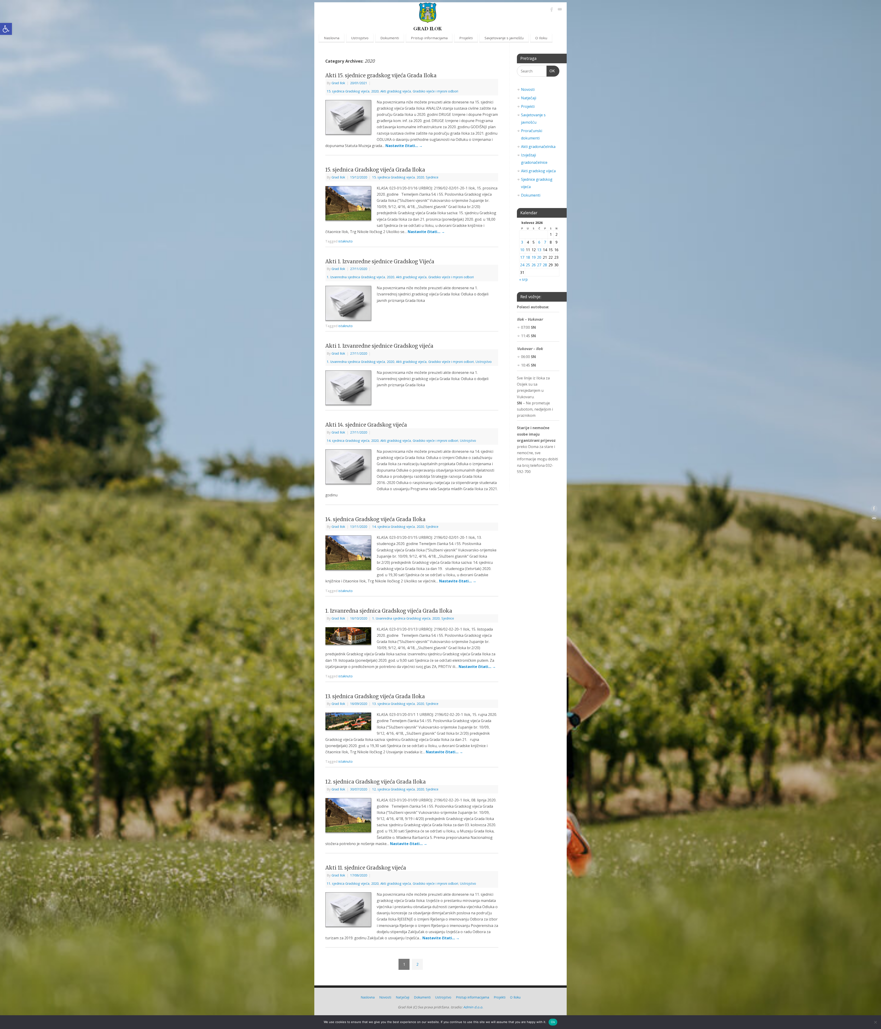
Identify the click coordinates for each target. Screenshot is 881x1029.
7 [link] (545, 242)
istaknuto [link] (345, 241)
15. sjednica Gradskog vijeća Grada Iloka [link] (375, 170)
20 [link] (539, 257)
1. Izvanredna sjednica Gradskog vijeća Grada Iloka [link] (388, 611)
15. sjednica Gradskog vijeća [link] (348, 91)
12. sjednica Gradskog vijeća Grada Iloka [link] (375, 782)
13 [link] (539, 249)
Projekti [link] (466, 38)
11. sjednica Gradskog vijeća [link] (348, 883)
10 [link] (522, 249)
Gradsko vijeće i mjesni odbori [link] (435, 91)
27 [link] (539, 264)
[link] (6, 29)
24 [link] (522, 264)
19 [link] (534, 257)
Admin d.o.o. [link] (473, 1007)
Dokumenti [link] (389, 38)
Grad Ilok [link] (338, 83)
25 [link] (528, 264)
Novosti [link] (528, 89)
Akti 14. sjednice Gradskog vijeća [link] (366, 425)
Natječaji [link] (528, 97)
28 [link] (545, 264)
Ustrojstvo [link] (359, 38)
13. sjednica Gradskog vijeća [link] (393, 703)
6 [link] (539, 242)
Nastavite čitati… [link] (404, 145)
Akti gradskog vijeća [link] (395, 91)
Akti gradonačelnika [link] (538, 146)
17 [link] (522, 257)
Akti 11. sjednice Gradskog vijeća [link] (365, 868)
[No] (875, 1022)
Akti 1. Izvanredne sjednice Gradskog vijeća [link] (379, 346)
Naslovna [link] (331, 38)
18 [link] (528, 257)
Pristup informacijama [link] (429, 38)
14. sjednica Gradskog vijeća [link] (348, 440)
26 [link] (534, 264)
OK (550, 71)
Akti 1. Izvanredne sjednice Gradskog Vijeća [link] (379, 261)
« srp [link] (523, 279)
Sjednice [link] (432, 177)
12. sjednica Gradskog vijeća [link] (393, 789)
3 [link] (522, 242)
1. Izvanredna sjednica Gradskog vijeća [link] (356, 277)
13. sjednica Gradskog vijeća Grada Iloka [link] (375, 696)
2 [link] (417, 964)
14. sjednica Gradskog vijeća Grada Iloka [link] (375, 519)
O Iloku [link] (541, 38)
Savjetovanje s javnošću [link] (504, 38)
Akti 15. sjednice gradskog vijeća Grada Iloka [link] (381, 75)
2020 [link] (375, 91)
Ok (553, 1022)
